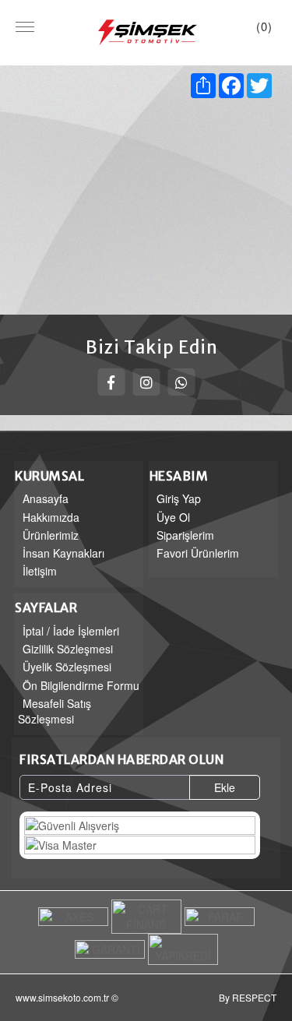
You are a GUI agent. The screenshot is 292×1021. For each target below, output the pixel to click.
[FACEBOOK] (111, 382)
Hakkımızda (51, 517)
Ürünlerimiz (51, 535)
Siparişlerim (185, 535)
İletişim (40, 571)
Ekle (224, 787)
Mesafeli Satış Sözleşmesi (54, 711)
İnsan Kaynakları (63, 553)
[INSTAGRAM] (146, 382)
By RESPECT (247, 997)
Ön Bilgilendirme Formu (81, 685)
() (264, 26)
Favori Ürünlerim (198, 553)
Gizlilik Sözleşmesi (68, 649)
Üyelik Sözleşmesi (67, 666)
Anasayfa (46, 498)
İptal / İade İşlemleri (71, 631)
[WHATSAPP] (181, 382)
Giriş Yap (179, 498)
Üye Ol (173, 517)
